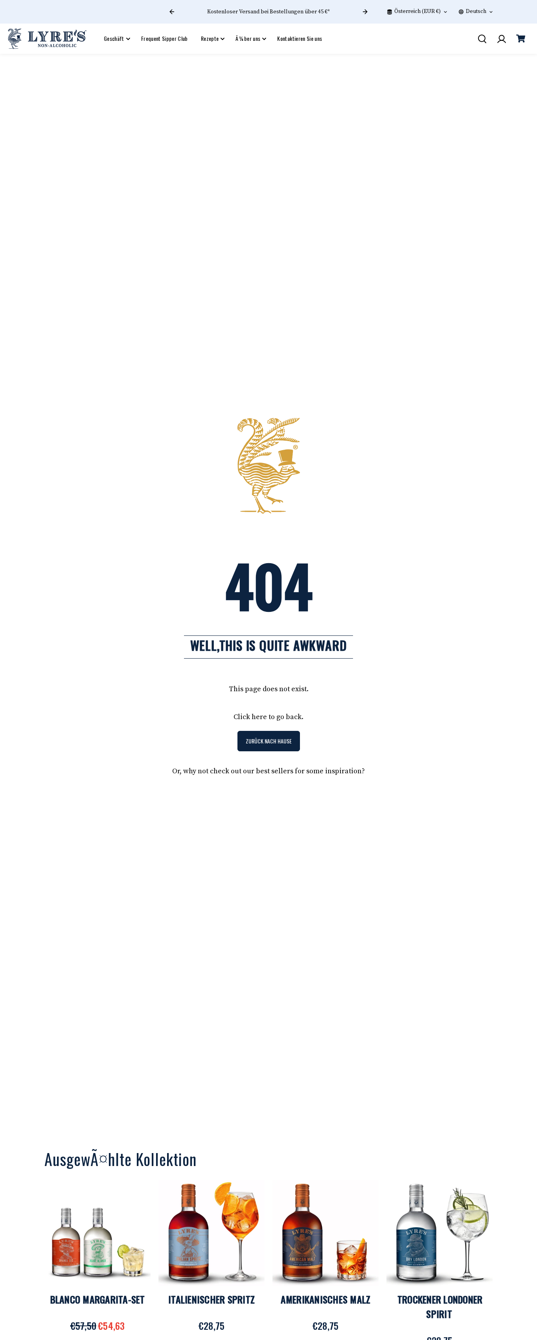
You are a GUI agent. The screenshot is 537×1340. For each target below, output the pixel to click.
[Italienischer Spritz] (211, 1233)
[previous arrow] (171, 11)
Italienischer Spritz (211, 1299)
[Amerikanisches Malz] (325, 1233)
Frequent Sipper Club (164, 38)
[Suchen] (482, 39)
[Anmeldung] (501, 39)
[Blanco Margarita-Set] (97, 1233)
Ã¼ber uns (247, 38)
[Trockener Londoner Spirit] (439, 1233)
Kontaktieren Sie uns (299, 38)
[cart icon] (520, 39)
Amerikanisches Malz (326, 1299)
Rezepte (210, 38)
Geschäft (114, 38)
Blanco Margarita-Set (97, 1299)
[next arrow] (365, 11)
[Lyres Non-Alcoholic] (47, 38)
